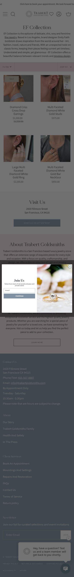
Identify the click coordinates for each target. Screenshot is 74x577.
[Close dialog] (69, 266)
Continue (19, 296)
